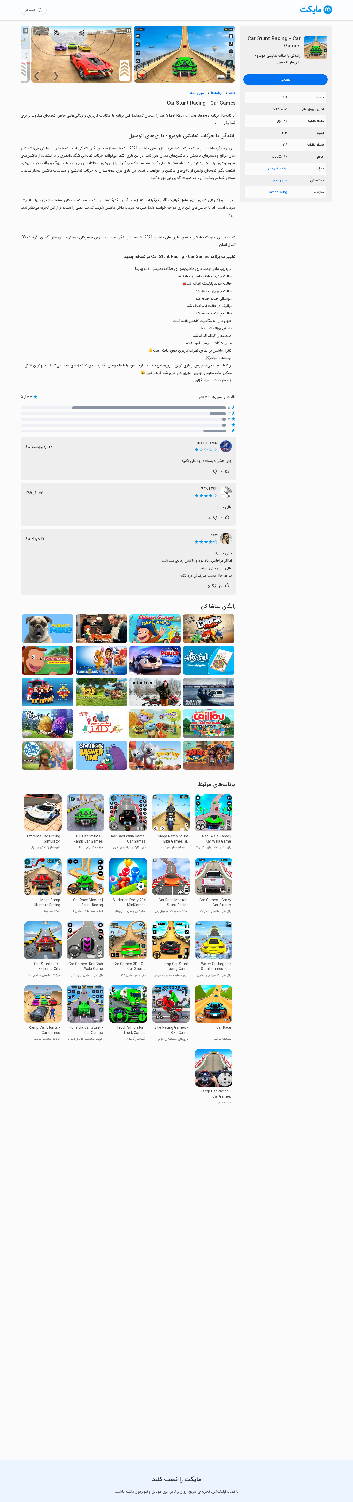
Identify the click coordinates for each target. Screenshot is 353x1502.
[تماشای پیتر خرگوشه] (47, 757)
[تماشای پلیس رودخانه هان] (208, 693)
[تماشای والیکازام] (155, 725)
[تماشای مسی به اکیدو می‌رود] (101, 725)
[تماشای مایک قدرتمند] (47, 630)
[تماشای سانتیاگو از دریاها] (208, 757)
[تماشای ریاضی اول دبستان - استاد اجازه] (208, 662)
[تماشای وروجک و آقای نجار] (101, 630)
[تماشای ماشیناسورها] (101, 662)
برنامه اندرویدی (276, 168)
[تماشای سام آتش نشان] (47, 693)
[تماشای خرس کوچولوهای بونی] (101, 693)
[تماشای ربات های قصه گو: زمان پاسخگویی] (101, 757)
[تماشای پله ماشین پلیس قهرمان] (155, 662)
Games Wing (277, 192)
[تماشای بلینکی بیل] (155, 757)
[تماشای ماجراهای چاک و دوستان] (208, 630)
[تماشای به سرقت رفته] (155, 693)
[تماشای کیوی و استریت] (47, 725)
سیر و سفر (280, 180)
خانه (232, 93)
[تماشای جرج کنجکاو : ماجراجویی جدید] (155, 630)
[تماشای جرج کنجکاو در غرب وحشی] (47, 662)
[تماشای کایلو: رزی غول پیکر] (208, 725)
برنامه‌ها (217, 93)
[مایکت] (316, 14)
